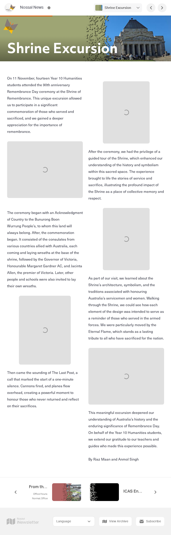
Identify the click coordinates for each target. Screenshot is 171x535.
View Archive (118, 521)
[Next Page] (162, 7)
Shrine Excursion (118, 8)
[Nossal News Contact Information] (49, 7)
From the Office (38, 487)
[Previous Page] (151, 7)
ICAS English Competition (132, 491)
